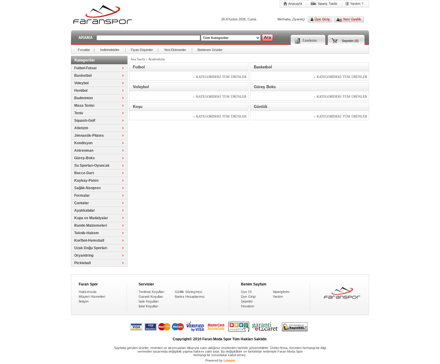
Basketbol (83, 75)
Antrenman (83, 150)
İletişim (84, 301)
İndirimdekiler (109, 50)
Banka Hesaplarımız (190, 296)
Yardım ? (356, 3)
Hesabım (247, 306)
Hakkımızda (87, 292)
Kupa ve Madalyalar (91, 218)
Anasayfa (295, 3)
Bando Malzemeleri (90, 225)
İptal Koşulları (148, 306)
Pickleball (82, 263)
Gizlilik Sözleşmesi (188, 292)
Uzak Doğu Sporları (90, 248)
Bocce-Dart (84, 173)
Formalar (82, 195)
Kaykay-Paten (86, 180)
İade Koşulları (149, 301)
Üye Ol (246, 292)
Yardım (278, 296)
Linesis (229, 360)
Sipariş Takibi (327, 3)
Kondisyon (83, 143)
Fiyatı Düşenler (142, 50)
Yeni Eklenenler (175, 50)
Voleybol (81, 83)
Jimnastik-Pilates (89, 135)
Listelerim (310, 40)
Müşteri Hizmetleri (92, 296)
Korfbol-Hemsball (89, 240)
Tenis (78, 113)
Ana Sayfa (138, 59)
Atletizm (81, 128)
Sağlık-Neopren (87, 188)
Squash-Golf (84, 120)
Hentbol (80, 90)
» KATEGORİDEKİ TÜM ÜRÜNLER (219, 77)
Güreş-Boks (84, 158)
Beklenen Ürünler (210, 50)
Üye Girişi (248, 296)
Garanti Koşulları (151, 296)
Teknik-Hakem (86, 233)
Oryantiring (83, 255)
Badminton (83, 98)
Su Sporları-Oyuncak (92, 165)
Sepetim (347, 41)
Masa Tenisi (84, 105)
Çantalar (81, 203)
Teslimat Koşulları (151, 292)
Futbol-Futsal (85, 68)
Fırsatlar (84, 50)
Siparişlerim (281, 292)
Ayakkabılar (84, 210)
